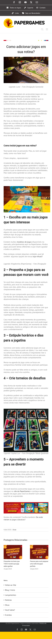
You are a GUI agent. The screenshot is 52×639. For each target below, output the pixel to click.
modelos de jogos (24, 242)
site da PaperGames (21, 491)
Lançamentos (10, 595)
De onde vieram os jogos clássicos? (23, 518)
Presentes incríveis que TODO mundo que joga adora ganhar (12, 563)
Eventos (8, 615)
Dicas (14, 530)
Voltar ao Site (10, 585)
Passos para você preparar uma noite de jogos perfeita (39, 563)
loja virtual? (37, 256)
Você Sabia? (10, 610)
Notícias (8, 600)
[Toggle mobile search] (42, 29)
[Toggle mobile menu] (47, 29)
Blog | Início (10, 590)
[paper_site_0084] (26, 503)
